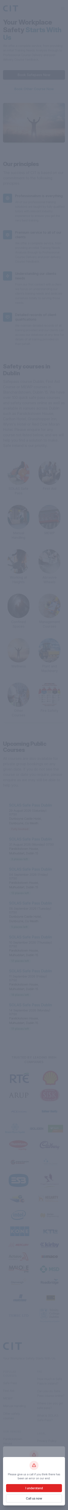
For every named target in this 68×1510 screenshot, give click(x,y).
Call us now (34, 1498)
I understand (34, 1488)
